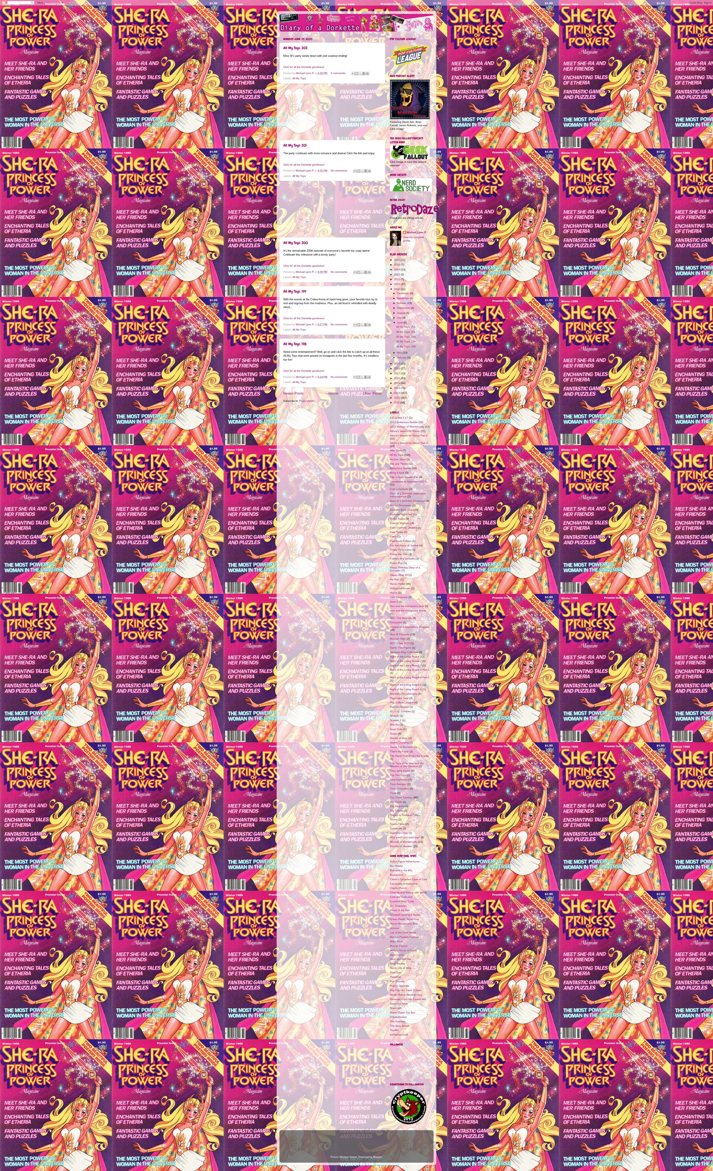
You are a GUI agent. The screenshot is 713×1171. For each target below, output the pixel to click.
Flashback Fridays (400, 541)
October (402, 303)
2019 (397, 363)
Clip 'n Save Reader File (404, 477)
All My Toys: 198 (295, 343)
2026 (397, 260)
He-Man (394, 579)
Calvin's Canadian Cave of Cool (408, 879)
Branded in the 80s (401, 870)
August (401, 313)
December (403, 293)
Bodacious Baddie (400, 468)
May (400, 352)
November (403, 298)
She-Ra (394, 724)
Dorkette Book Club (401, 509)
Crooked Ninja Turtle (402, 901)
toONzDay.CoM (399, 1034)
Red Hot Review (399, 707)
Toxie (393, 793)
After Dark (396, 450)
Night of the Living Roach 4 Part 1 (409, 669)
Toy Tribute (396, 810)
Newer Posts (293, 393)
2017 (397, 373)
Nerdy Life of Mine (400, 968)
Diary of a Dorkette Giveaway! (407, 501)
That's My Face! (399, 751)
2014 (397, 388)
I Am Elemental (399, 597)
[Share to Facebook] (364, 73)
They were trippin (400, 770)
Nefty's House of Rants (403, 950)
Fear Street (396, 532)
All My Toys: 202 (295, 47)
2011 (397, 402)
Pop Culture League (402, 702)
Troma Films (397, 824)
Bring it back (397, 472)
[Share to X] (360, 73)
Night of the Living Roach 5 (406, 684)
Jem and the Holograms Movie (408, 610)
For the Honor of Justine (404, 545)
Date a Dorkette (399, 489)
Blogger (377, 1157)
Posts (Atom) (307, 401)
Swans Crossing (399, 742)
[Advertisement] (332, 112)
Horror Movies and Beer (404, 923)
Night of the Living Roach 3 (406, 665)
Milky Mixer (396, 941)
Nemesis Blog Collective (404, 652)
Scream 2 (395, 720)
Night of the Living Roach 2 (406, 661)
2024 (397, 269)
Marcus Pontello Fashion (404, 937)
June (400, 322)
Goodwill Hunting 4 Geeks (405, 914)
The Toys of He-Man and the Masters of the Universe (407, 765)
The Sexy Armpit (399, 1026)
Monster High (398, 638)
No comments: (340, 170)
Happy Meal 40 (399, 575)
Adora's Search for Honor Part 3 (409, 443)
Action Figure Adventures (404, 861)
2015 (397, 383)
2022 (397, 279)
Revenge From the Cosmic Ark (408, 999)
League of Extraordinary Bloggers (409, 627)
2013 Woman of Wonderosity (407, 426)
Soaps (393, 733)
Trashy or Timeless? (402, 815)
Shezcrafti (396, 1008)
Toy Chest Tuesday (401, 797)
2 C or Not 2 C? (399, 417)
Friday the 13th (399, 554)
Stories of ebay (399, 738)
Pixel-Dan (395, 972)
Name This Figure (400, 647)
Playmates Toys (399, 698)
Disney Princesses (400, 505)
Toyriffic (394, 1030)
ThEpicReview (398, 1017)
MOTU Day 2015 (400, 643)
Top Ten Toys (398, 775)
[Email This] (353, 73)
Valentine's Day (399, 833)
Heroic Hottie (397, 584)
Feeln (393, 536)
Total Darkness (399, 779)
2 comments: (339, 73)
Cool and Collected (401, 897)
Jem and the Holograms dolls (407, 606)
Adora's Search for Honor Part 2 (409, 435)
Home (333, 393)
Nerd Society (397, 963)
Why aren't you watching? (405, 837)
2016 (397, 378)
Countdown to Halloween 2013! (408, 481)
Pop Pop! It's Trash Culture (405, 990)
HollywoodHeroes (400, 588)
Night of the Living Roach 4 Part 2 (409, 677)
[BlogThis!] (357, 73)
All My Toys (299, 78)
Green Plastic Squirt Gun (404, 919)
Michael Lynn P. (416, 232)
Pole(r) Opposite (399, 985)
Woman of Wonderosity (403, 841)
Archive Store (398, 459)
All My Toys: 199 (294, 291)
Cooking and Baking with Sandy (408, 892)
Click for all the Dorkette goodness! (303, 67)
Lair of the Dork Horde (403, 932)
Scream (394, 715)
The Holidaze (398, 1021)
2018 (397, 368)
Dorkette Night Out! (401, 514)
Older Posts (372, 393)
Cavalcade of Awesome (403, 883)
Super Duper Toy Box (402, 1012)
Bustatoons (396, 875)
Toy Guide (396, 802)
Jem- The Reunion (401, 618)
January (402, 357)
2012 (397, 397)
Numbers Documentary (403, 693)
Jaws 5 (394, 601)
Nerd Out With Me (400, 959)
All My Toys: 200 (295, 242)
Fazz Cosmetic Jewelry (403, 527)
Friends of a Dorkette (402, 558)
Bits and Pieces (399, 463)
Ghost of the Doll (400, 910)
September (404, 308)
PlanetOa (395, 977)
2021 (397, 284)
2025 (397, 264)
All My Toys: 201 (295, 145)
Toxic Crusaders (399, 788)
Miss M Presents (399, 634)
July (399, 317)
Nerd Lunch (397, 955)
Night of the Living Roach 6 (406, 689)
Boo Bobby (396, 866)
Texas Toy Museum (401, 747)
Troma (394, 819)
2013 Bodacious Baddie (404, 422)
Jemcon (394, 928)
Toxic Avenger (398, 784)
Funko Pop (396, 563)
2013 (397, 393)
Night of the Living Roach (404, 656)
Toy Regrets (397, 806)
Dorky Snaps (397, 518)
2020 (397, 289)
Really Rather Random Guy (406, 994)
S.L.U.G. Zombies (400, 711)
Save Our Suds (399, 1003)
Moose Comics (398, 946)
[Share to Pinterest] (367, 73)
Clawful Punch (398, 888)
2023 (397, 274)
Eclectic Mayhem (400, 523)
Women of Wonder (401, 846)
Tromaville (396, 828)
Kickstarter (396, 622)
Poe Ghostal (397, 981)
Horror (394, 592)
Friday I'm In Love (400, 549)
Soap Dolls (396, 729)
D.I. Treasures (398, 906)
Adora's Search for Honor (405, 431)
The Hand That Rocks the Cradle (409, 756)
